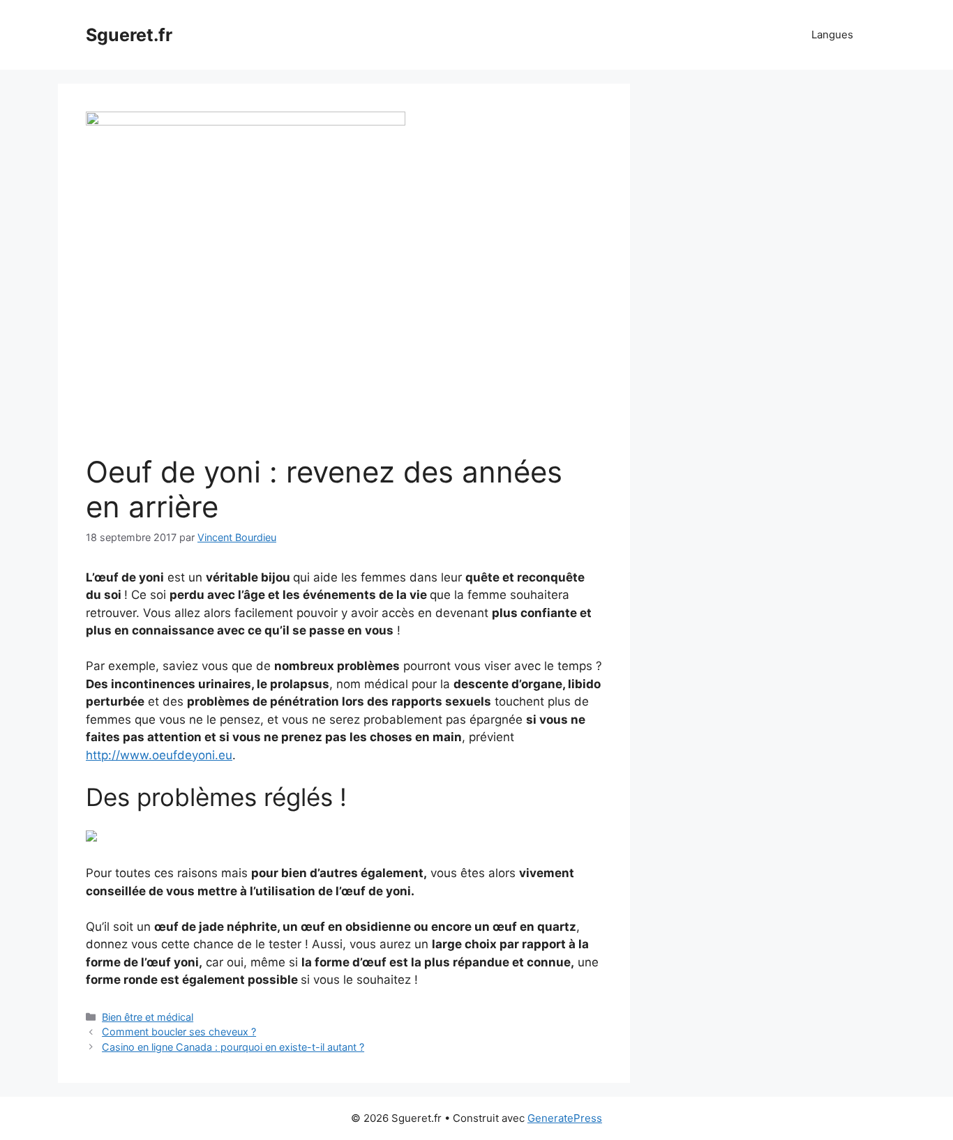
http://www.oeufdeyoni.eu (159, 755)
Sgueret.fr (129, 34)
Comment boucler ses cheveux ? (179, 1032)
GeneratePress (564, 1118)
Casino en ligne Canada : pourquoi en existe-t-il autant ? (233, 1047)
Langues (832, 34)
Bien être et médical (147, 1017)
